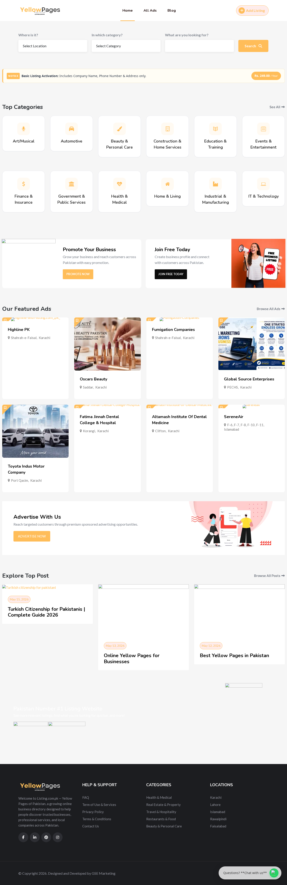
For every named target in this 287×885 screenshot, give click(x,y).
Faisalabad (218, 826)
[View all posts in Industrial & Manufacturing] (215, 184)
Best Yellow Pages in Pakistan (234, 655)
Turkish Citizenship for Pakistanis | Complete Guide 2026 (46, 612)
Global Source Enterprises (249, 379)
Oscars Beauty (93, 379)
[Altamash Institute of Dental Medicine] (179, 406)
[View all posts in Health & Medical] (119, 184)
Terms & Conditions (96, 819)
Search (251, 46)
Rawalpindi (218, 819)
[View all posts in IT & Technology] (263, 184)
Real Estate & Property (163, 805)
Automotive (71, 141)
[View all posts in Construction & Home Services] (167, 129)
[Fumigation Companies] (179, 319)
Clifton (160, 431)
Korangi (89, 431)
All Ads (150, 10)
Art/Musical (24, 141)
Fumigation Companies (173, 329)
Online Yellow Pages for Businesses (131, 658)
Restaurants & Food (161, 819)
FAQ (85, 797)
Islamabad (231, 429)
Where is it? (28, 35)
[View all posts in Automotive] (71, 129)
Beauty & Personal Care (164, 826)
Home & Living (167, 196)
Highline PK (19, 329)
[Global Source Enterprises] (251, 344)
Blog (171, 10)
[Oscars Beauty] (107, 344)
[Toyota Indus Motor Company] (35, 431)
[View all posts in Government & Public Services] (71, 184)
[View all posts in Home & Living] (167, 184)
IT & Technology (263, 196)
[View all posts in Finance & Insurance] (23, 184)
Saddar (88, 387)
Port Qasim (19, 480)
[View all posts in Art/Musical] (23, 129)
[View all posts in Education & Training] (215, 129)
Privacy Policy (93, 812)
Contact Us (90, 826)
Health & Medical (159, 797)
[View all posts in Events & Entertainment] (263, 129)
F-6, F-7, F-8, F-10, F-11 (245, 425)
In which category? (107, 35)
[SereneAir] (251, 406)
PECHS (232, 387)
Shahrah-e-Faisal (24, 338)
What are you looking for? (187, 35)
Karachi (44, 338)
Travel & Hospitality (161, 812)
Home (127, 10)
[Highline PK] (35, 319)
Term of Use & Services (99, 805)
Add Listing (255, 10)
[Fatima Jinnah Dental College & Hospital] (107, 406)
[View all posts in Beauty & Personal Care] (119, 129)
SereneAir (233, 416)
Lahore (215, 805)
